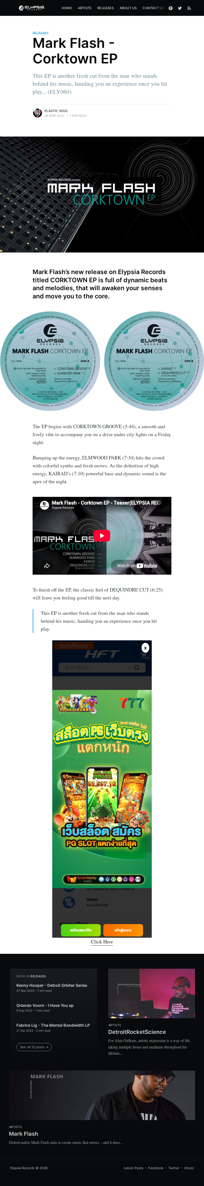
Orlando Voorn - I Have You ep (45, 1005)
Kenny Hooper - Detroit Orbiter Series (51, 985)
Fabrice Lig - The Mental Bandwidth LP (53, 1025)
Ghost (189, 1168)
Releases (105, 8)
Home (67, 8)
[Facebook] (170, 8)
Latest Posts (133, 1168)
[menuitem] (67, 8)
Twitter (173, 1168)
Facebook (155, 1168)
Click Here (102, 941)
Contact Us (153, 8)
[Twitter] (180, 8)
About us (128, 8)
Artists (84, 8)
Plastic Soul (56, 111)
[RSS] (189, 8)
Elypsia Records (22, 1168)
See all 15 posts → (34, 1047)
